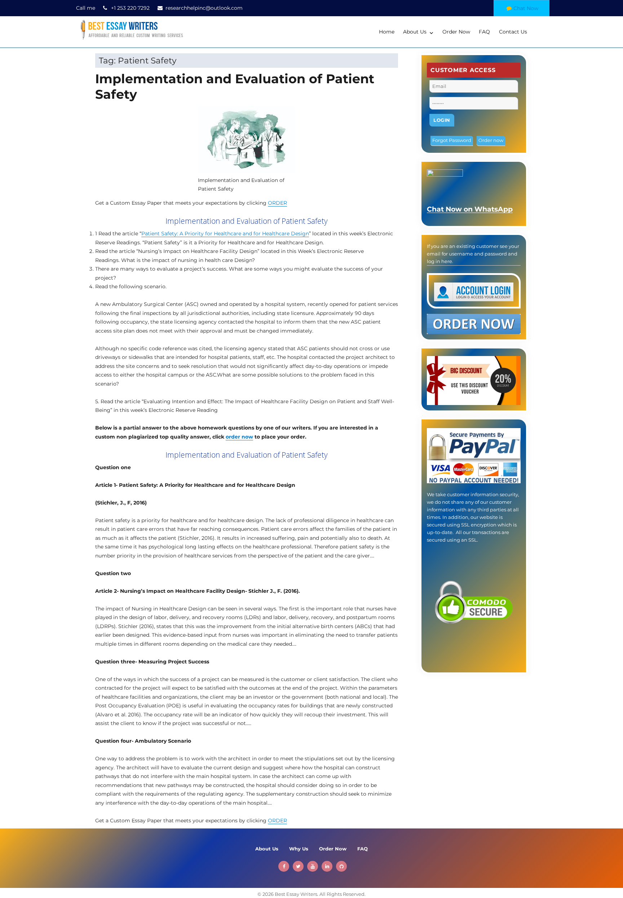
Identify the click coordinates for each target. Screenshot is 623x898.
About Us (415, 31)
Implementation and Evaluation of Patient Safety (234, 86)
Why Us (298, 849)
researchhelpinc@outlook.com (204, 8)
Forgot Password (451, 140)
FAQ (484, 31)
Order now (490, 140)
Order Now (456, 31)
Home (386, 31)
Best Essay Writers (296, 894)
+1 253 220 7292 (130, 8)
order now (239, 437)
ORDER (277, 203)
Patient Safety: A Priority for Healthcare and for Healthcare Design (225, 233)
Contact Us (513, 31)
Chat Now (525, 8)
